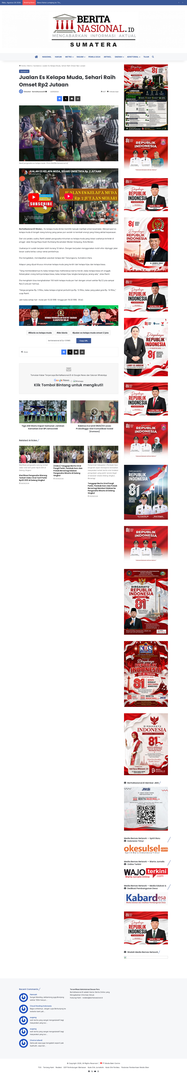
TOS (39, 1067)
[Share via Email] (71, 98)
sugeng (33, 1017)
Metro (68, 57)
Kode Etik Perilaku (112, 1067)
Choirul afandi (36, 1040)
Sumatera (37, 66)
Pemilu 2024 (94, 57)
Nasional (46, 57)
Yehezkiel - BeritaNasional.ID (34, 92)
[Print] (77, 98)
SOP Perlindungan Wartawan (74, 1067)
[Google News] (62, 381)
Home (23, 66)
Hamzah (33, 994)
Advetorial (132, 57)
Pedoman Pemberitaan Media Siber (135, 1067)
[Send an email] (46, 92)
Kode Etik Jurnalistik (96, 1067)
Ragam (80, 57)
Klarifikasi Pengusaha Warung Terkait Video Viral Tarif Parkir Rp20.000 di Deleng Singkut (33, 477)
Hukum (58, 57)
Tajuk (146, 57)
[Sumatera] (93, 29)
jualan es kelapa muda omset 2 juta (91, 332)
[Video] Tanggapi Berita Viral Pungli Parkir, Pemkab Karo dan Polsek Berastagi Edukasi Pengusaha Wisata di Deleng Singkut (67, 471)
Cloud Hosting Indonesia (41, 1006)
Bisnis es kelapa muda (41, 332)
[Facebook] (59, 98)
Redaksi (59, 1067)
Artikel (107, 57)
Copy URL (84, 341)
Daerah (118, 57)
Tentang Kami (48, 1067)
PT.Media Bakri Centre (111, 1063)
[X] (65, 98)
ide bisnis (62, 332)
